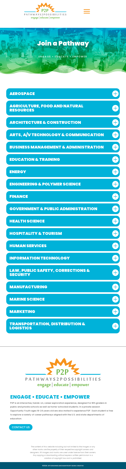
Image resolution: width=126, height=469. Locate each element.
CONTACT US (21, 427)
